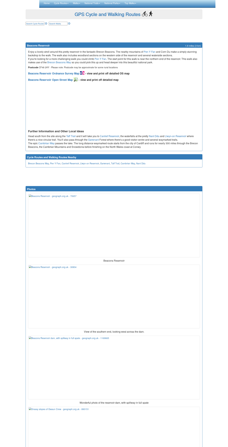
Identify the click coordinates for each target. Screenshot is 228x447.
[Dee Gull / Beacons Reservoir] (114, 225)
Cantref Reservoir (109, 136)
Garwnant (93, 139)
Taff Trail (71, 136)
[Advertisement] (114, 34)
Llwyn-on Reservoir (175, 136)
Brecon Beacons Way (59, 62)
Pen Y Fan (149, 51)
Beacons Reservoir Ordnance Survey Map (54, 73)
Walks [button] (76, 3)
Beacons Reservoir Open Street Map (51, 80)
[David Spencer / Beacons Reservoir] (114, 296)
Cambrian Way (46, 143)
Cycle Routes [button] (60, 3)
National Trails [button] (91, 3)
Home (47, 3)
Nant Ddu (154, 136)
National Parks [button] (111, 3)
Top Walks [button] (130, 3)
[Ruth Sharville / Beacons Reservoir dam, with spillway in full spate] (114, 367)
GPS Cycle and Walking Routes (107, 14)
